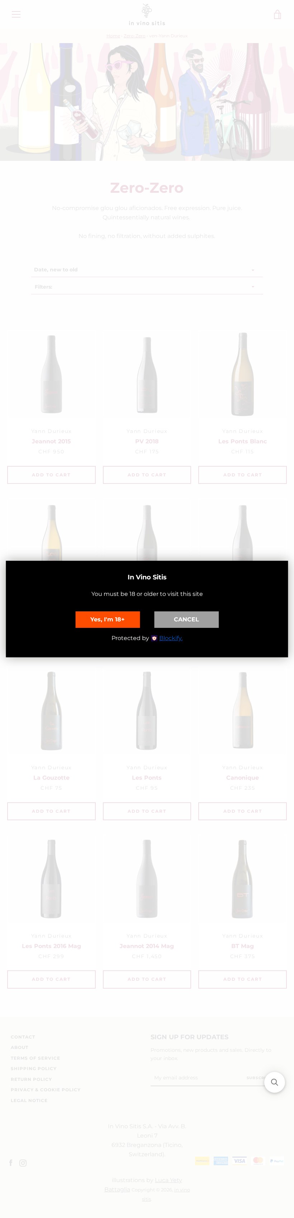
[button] (274, 1082)
